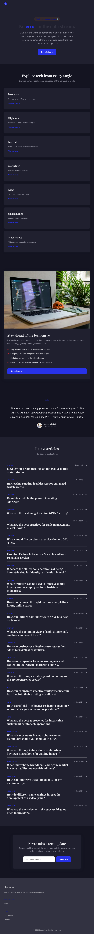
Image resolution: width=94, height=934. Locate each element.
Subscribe (63, 859)
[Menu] (88, 4)
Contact (7, 920)
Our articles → (47, 52)
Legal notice (8, 916)
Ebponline (9, 887)
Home (6, 903)
